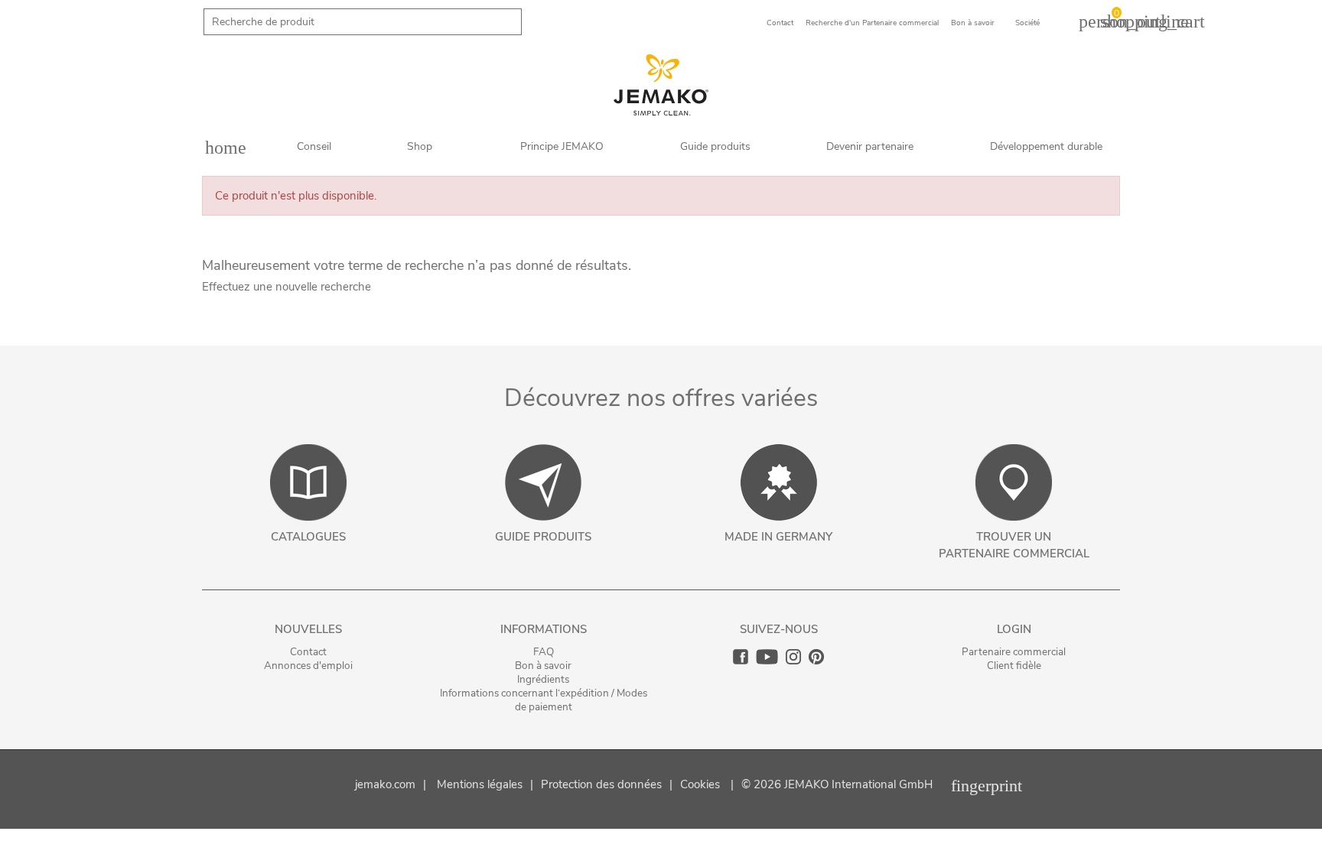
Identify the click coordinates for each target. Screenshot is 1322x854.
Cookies (700, 784)
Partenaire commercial (1014, 652)
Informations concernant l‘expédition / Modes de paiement (543, 700)
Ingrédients (543, 679)
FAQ (543, 652)
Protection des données (601, 784)
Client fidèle (1014, 665)
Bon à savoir (543, 665)
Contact (308, 652)
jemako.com (385, 784)
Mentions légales (480, 784)
